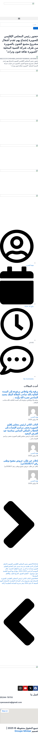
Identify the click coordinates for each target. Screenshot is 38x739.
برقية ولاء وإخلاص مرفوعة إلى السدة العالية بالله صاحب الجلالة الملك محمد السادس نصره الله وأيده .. (20, 394)
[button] (19, 18)
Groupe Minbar (23, 731)
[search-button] (35, 28)
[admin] (33, 411)
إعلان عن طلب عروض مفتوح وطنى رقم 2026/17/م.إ (20, 462)
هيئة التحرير (34, 417)
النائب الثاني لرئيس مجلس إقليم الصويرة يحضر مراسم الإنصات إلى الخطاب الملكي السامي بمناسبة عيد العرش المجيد (20, 429)
